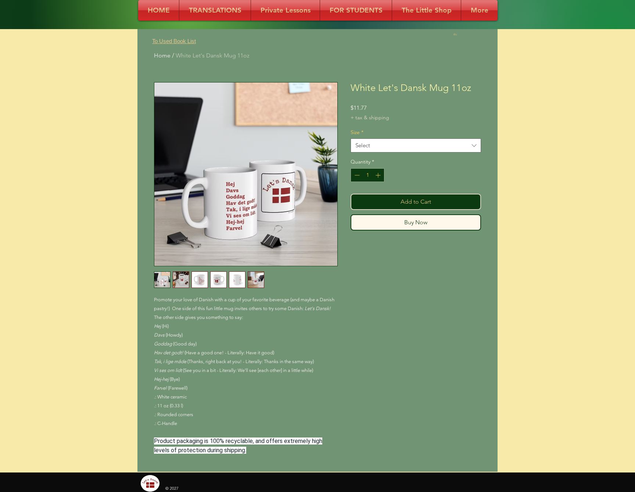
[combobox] (416, 145)
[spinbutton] (367, 175)
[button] (455, 34)
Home (162, 55)
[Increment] (378, 175)
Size (357, 132)
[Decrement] (356, 175)
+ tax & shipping (370, 117)
